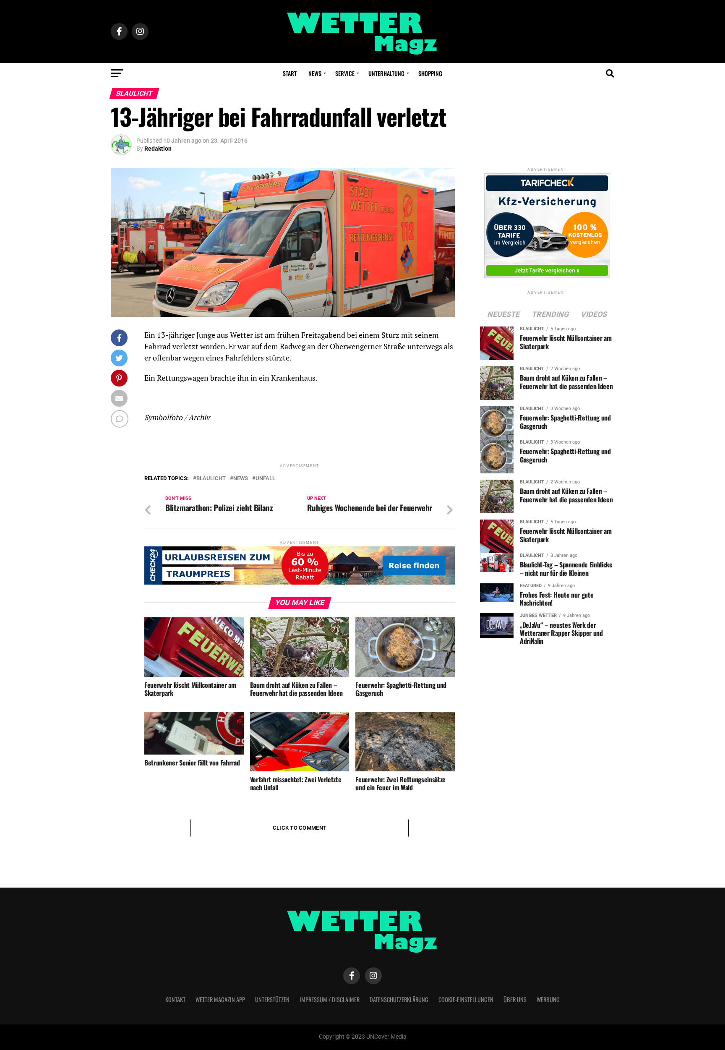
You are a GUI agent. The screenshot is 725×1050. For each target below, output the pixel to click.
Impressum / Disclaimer (330, 999)
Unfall (265, 478)
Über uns (515, 999)
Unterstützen (272, 999)
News (314, 73)
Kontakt (175, 999)
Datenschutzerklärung (399, 999)
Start (290, 73)
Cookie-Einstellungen (465, 999)
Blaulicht (211, 478)
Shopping (430, 73)
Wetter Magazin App (220, 999)
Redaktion (158, 148)
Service (345, 73)
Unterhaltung (386, 73)
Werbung (548, 999)
